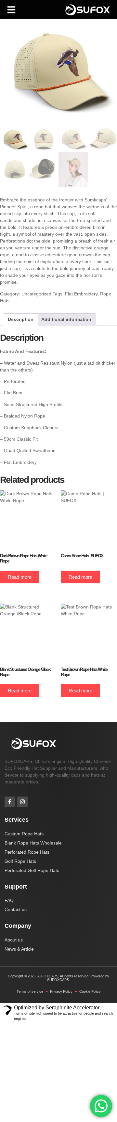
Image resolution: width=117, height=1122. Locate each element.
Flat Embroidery (81, 293)
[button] (11, 10)
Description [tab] (20, 319)
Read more (20, 577)
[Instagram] (22, 802)
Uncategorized (36, 293)
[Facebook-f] (10, 802)
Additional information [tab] (66, 319)
